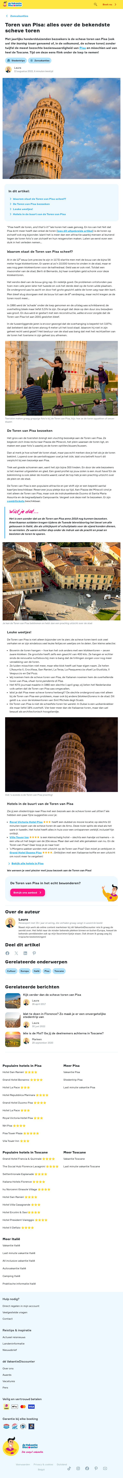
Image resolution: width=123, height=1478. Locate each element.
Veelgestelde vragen (15, 1312)
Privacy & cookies (43, 1464)
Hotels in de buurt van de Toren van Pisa (39, 214)
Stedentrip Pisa (72, 1079)
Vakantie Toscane (74, 1158)
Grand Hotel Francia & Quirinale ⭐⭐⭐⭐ (29, 1158)
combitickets (16, 501)
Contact (8, 1318)
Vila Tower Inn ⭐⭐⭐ (16, 1140)
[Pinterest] (96, 1469)
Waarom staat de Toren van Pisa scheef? (39, 198)
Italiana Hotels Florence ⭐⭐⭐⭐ (24, 1181)
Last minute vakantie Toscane (81, 1166)
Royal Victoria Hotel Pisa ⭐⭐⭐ (23, 1118)
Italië (36, 971)
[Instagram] (78, 1469)
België (41, 1469)
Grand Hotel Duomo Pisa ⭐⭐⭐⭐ (24, 1102)
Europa (25, 971)
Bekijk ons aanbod (25, 892)
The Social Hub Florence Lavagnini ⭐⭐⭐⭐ (31, 1166)
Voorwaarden (23, 1464)
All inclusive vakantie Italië (19, 1260)
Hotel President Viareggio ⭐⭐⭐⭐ (25, 1219)
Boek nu (107, 4)
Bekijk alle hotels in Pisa (28, 863)
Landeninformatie (14, 1343)
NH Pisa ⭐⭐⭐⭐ (14, 1125)
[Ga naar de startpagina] (13, 4)
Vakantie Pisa (71, 1072)
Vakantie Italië (11, 1245)
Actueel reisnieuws (14, 1337)
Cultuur (11, 971)
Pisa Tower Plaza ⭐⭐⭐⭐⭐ (21, 1133)
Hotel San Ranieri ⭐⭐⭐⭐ (20, 1072)
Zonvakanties (19, 16)
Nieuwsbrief (10, 1350)
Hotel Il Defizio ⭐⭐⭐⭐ (18, 1227)
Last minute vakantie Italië (19, 1253)
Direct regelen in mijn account (21, 1306)
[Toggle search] (95, 4)
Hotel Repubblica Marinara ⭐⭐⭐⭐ (26, 1095)
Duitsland (62, 1464)
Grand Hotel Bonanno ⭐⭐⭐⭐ (23, 1079)
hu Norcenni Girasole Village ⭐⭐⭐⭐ (26, 1189)
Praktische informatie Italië (19, 1283)
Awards (7, 1374)
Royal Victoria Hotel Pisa (26, 822)
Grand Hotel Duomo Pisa (26, 852)
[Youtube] (105, 1469)
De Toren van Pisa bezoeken (31, 204)
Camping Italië (11, 1276)
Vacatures (9, 1381)
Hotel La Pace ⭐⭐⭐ (16, 1087)
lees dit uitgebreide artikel (75, 230)
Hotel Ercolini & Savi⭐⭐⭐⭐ (21, 1212)
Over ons (8, 1368)
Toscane (59, 971)
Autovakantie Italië (14, 1268)
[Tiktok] (69, 1469)
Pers (5, 1387)
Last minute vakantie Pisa (79, 1087)
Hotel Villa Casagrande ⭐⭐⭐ (22, 1204)
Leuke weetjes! (23, 209)
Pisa (82, 48)
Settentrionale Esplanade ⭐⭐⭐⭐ (25, 1174)
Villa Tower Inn (19, 837)
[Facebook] (87, 1469)
